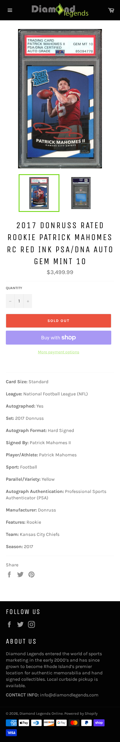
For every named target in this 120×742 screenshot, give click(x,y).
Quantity (14, 288)
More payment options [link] (58, 352)
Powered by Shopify (81, 713)
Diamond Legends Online (41, 713)
